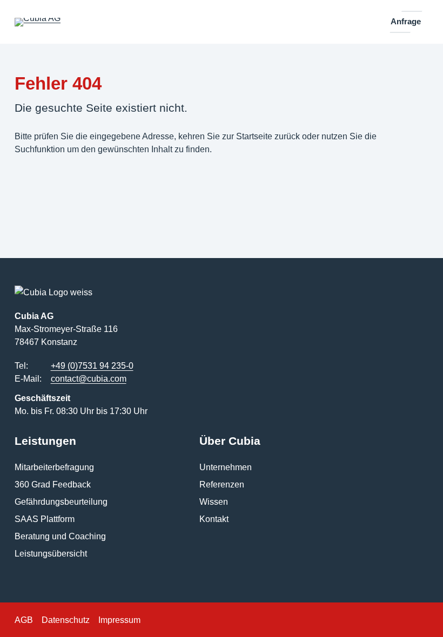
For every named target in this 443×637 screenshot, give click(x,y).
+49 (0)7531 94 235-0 (92, 365)
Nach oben (405, 614)
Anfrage (406, 21)
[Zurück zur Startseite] (38, 22)
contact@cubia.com (88, 378)
